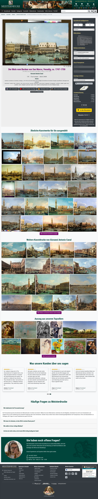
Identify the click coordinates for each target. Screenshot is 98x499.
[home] (2, 11)
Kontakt (55, 11)
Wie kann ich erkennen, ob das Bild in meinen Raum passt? (19, 421)
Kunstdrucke (7, 11)
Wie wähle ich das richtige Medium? (13, 426)
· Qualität (36, 473)
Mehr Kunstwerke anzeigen (49, 356)
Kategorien (19, 11)
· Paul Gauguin (52, 471)
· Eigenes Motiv (37, 468)
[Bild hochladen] (95, 11)
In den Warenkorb (85, 110)
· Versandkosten (37, 471)
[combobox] (84, 30)
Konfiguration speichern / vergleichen (84, 83)
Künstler (13, 11)
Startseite (3, 14)
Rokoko (13, 14)
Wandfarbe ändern (44, 89)
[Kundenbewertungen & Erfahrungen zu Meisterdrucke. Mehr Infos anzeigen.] (89, 471)
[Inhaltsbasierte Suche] (92, 11)
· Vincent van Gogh (53, 468)
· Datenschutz (21, 473)
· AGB (20, 471)
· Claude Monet (53, 470)
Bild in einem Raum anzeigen (60, 89)
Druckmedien (40, 11)
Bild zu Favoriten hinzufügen (29, 89)
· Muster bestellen (37, 480)
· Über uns (21, 478)
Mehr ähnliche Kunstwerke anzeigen (49, 233)
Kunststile (25, 11)
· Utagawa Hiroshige (54, 475)
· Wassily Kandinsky (53, 473)
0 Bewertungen (40, 91)
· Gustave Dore (52, 477)
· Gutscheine (36, 478)
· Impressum (21, 470)
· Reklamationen (22, 477)
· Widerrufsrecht (22, 475)
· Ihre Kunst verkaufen (38, 470)
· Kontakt (20, 468)
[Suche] (89, 11)
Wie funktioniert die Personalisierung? (14, 408)
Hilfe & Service (48, 11)
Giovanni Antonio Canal (21, 14)
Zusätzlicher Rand (77, 27)
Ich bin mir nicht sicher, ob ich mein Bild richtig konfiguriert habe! (21, 431)
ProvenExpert (10, 388)
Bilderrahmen (32, 11)
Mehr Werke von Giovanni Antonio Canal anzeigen (49, 312)
